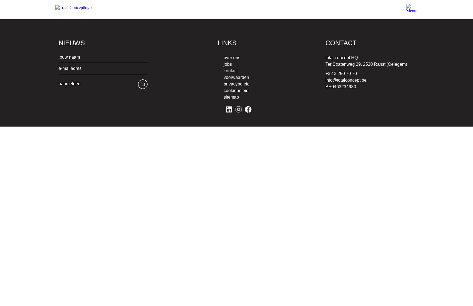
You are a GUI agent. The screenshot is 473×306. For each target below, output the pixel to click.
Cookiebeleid (236, 90)
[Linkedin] (229, 109)
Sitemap (231, 97)
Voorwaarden (236, 77)
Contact (231, 70)
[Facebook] (248, 109)
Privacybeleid (237, 84)
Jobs (228, 64)
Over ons (232, 57)
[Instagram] (238, 109)
